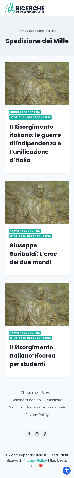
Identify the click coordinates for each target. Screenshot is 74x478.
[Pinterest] (44, 434)
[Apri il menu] (65, 8)
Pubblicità (54, 400)
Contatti (14, 407)
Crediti (47, 392)
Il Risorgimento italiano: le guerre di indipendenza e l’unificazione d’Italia (35, 143)
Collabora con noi (26, 400)
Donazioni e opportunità (46, 407)
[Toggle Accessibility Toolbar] (66, 470)
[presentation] (37, 83)
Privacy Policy (37, 414)
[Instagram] (37, 434)
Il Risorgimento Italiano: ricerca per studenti (32, 356)
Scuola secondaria (25, 112)
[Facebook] (29, 434)
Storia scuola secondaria (30, 117)
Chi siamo (29, 392)
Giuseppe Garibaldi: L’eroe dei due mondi (33, 254)
